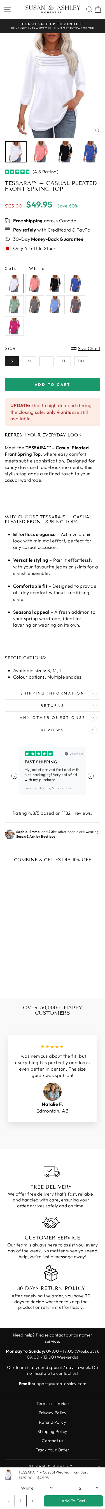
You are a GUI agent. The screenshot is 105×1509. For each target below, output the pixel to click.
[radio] (14, 283)
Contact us (52, 1440)
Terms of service (52, 1403)
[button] (90, 776)
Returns (52, 705)
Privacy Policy (53, 1412)
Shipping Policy (52, 1431)
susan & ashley (51, 1466)
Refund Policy (52, 1422)
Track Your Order (52, 1450)
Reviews (52, 730)
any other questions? (53, 717)
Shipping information (52, 693)
